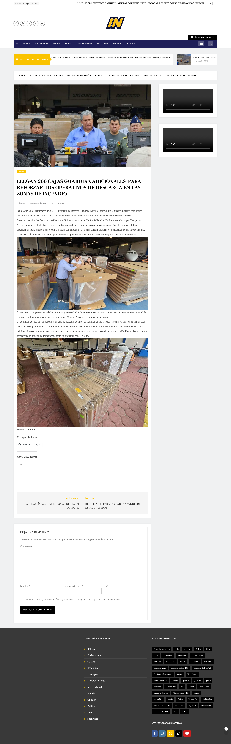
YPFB (184, 712)
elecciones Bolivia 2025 (180, 668)
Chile (208, 649)
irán (182, 687)
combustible (182, 655)
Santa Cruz (179, 705)
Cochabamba (41, 43)
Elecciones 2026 (160, 668)
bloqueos (187, 649)
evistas (179, 674)
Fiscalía (175, 680)
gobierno (197, 680)
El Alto (182, 661)
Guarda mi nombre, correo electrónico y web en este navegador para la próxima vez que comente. (72, 599)
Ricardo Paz (192, 699)
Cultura (91, 661)
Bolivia (26, 43)
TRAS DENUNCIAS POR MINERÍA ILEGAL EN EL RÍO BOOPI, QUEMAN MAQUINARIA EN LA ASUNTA (152, 3)
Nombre (25, 586)
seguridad (192, 705)
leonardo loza (204, 687)
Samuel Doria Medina (162, 705)
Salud (90, 712)
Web (108, 586)
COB (156, 655)
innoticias (157, 687)
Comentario (27, 546)
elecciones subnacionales (163, 674)
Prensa (22, 203)
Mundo (56, 43)
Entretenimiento (84, 43)
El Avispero (102, 43)
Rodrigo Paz (207, 699)
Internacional (94, 687)
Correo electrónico (73, 586)
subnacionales (206, 705)
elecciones (208, 661)
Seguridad (92, 718)
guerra (208, 680)
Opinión (131, 43)
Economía (118, 43)
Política (68, 43)
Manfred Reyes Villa (180, 693)
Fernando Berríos (160, 680)
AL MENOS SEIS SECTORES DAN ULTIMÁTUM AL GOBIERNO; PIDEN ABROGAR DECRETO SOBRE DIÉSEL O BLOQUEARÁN (82, 57)
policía (170, 699)
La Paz (191, 687)
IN (17, 43)
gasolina (186, 680)
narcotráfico (158, 699)
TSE (175, 712)
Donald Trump (197, 655)
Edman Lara (170, 661)
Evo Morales (192, 674)
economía (157, 661)
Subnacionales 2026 (161, 712)
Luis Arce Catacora (161, 693)
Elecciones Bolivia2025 (202, 668)
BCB (177, 649)
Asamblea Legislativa (162, 649)
